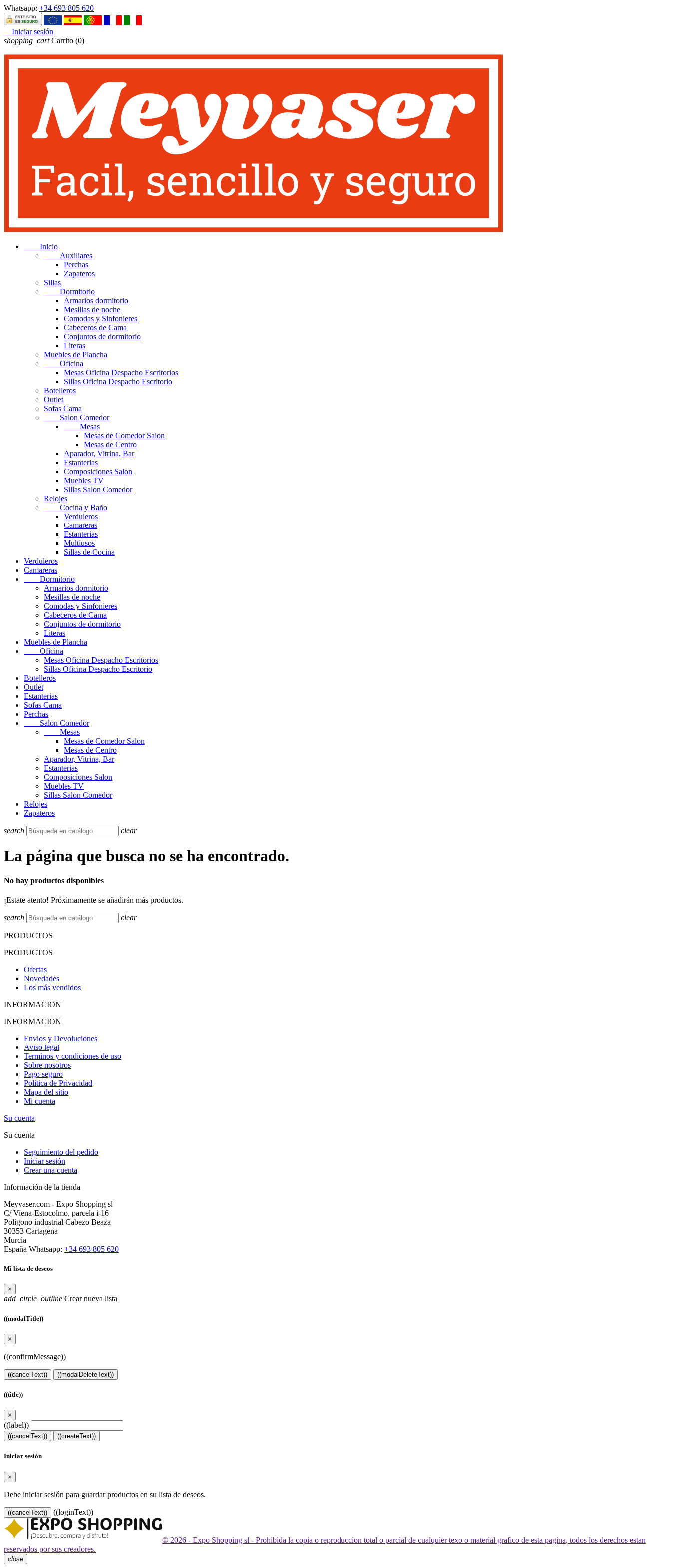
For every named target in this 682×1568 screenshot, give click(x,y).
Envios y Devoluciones (60, 1038)
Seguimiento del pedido (61, 1152)
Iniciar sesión (44, 1161)
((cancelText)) (27, 1374)
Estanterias (81, 462)
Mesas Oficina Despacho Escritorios (121, 372)
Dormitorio (69, 291)
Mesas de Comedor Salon (124, 435)
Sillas (52, 282)
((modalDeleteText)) (85, 1374)
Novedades (41, 978)
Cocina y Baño (75, 507)
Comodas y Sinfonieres (100, 318)
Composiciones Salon (98, 471)
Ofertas (35, 969)
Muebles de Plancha (75, 354)
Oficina (63, 363)
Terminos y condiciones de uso (72, 1056)
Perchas (76, 264)
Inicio (41, 246)
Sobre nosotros (47, 1065)
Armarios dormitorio (96, 300)
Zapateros (79, 273)
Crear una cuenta (50, 1170)
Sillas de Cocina (89, 552)
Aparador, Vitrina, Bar (99, 453)
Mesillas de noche (92, 309)
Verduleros (81, 516)
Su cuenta (19, 1118)
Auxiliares (68, 255)
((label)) (16, 1425)
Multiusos (79, 543)
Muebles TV (84, 480)
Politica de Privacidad (58, 1083)
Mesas (82, 426)
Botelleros (60, 390)
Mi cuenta (39, 1101)
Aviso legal (41, 1047)
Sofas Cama (63, 408)
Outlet (53, 399)
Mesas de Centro (110, 444)
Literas (74, 345)
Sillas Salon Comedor (98, 489)
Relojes (55, 498)
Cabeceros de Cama (95, 327)
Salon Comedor (76, 417)
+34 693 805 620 (66, 8)
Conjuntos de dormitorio (102, 336)
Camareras (80, 525)
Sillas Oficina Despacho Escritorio (118, 381)
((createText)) (76, 1436)
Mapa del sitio (46, 1092)
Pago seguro (43, 1074)
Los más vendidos (52, 987)
